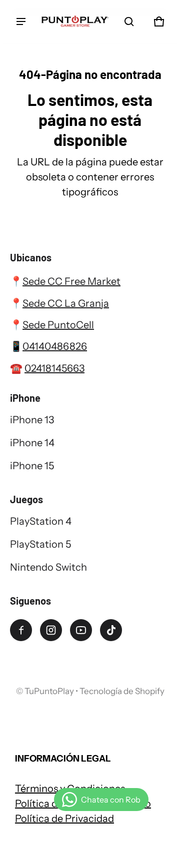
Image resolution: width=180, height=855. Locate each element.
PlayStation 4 (41, 521)
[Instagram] (51, 630)
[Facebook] (21, 630)
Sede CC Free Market (71, 281)
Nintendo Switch (48, 567)
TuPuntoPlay (49, 691)
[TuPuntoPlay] (75, 21)
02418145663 (54, 368)
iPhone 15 (32, 466)
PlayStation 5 (40, 544)
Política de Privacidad (64, 819)
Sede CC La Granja (65, 303)
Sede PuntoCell (58, 325)
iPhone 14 (32, 443)
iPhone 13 (32, 420)
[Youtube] (81, 630)
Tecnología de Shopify (122, 691)
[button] (129, 21)
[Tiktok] (111, 630)
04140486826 (54, 346)
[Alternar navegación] (21, 21)
